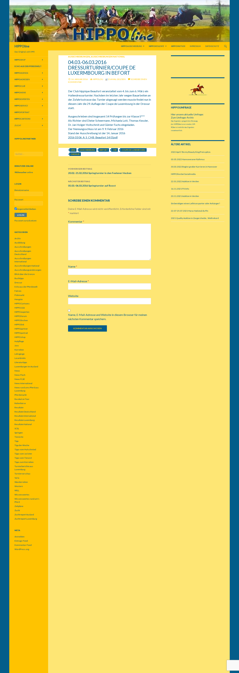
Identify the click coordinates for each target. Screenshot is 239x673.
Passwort (19, 199)
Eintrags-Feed (21, 540)
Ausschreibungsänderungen (28, 270)
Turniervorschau (22, 473)
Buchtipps (19, 278)
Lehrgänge (19, 354)
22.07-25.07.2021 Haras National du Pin (189, 210)
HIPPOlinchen (21, 320)
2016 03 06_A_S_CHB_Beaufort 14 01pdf (93, 137)
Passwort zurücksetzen (26, 220)
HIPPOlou (98, 79)
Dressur (75, 154)
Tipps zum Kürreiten (24, 462)
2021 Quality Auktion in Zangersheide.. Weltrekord (195, 218)
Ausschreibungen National (108, 56)
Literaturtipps (21, 362)
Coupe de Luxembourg (133, 150)
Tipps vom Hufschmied (25, 449)
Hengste (19, 299)
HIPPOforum (21, 316)
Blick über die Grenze (25, 274)
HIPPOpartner (21, 328)
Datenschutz (212, 46)
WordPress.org (22, 549)
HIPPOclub (20, 307)
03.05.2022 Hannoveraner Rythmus (188, 159)
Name (72, 266)
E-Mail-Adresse (78, 281)
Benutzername (22, 190)
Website (73, 295)
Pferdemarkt (21, 395)
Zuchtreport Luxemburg (26, 518)
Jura (17, 345)
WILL (17, 490)
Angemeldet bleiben (26, 209)
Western (19, 486)
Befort (104, 150)
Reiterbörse (20, 403)
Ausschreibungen (79, 56)
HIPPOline (22, 46)
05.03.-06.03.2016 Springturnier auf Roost (92, 183)
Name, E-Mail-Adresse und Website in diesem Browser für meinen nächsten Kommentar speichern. (107, 317)
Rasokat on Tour (22, 399)
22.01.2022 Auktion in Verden (185, 181)
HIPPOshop (20, 337)
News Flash (20, 375)
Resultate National (23, 424)
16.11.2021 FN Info (180, 188)
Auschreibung (87, 150)
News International (23, 383)
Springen (19, 432)
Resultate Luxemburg (24, 420)
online (24, 172)
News (17, 370)
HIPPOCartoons (22, 303)
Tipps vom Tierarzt (23, 458)
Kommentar (76, 221)
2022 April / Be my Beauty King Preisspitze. (191, 152)
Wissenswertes (22, 494)
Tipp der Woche (22, 445)
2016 (73, 150)
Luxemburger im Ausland (26, 366)
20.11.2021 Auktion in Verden (185, 196)
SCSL (17, 428)
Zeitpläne (19, 506)
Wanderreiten (21, 482)
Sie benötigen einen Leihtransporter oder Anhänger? (195, 203)
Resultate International (25, 416)
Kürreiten (19, 349)
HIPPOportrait (21, 333)
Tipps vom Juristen (23, 453)
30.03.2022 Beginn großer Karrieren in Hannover (194, 166)
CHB (115, 150)
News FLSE (20, 379)
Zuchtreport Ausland (24, 514)
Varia (17, 477)
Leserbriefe (20, 358)
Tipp (16, 441)
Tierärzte (19, 437)
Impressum (195, 46)
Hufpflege (19, 341)
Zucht (18, 125)
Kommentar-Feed (23, 545)
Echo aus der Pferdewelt (26, 286)
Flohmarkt (19, 295)
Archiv (18, 238)
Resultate (19, 407)
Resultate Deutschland (25, 411)
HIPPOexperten (22, 312)
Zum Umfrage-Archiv (182, 117)
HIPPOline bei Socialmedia (183, 174)
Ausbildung (20, 242)
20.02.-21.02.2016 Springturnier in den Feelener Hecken (99, 170)
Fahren (18, 291)
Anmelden (19, 536)
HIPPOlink (19, 324)
